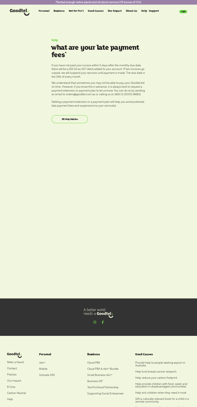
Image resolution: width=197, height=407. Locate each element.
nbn (42, 362)
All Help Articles (70, 119)
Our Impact (115, 10)
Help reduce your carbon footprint (156, 377)
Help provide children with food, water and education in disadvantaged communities (161, 385)
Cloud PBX (93, 362)
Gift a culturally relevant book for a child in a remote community (162, 400)
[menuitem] (44, 12)
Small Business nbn (99, 375)
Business (59, 10)
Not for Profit (76, 10)
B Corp (11, 386)
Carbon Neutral (16, 393)
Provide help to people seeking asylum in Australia (160, 364)
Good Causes (96, 10)
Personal (44, 10)
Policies (11, 374)
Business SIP (95, 381)
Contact (12, 368)
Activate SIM (47, 375)
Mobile (43, 368)
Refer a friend (15, 362)
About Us (131, 10)
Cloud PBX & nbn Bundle (103, 368)
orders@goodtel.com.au (80, 94)
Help (55, 40)
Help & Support (150, 10)
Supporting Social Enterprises (105, 393)
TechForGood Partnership (103, 387)
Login (183, 11)
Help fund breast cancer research (156, 371)
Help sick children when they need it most (160, 392)
